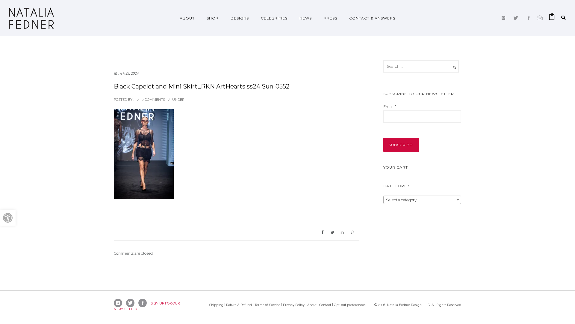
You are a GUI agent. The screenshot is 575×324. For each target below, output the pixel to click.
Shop (213, 18)
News (305, 18)
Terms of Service (267, 305)
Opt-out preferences (349, 305)
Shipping (216, 305)
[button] (8, 218)
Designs (240, 18)
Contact (325, 305)
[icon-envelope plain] (540, 17)
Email (389, 106)
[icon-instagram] (505, 18)
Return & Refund (239, 305)
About (187, 18)
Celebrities (274, 18)
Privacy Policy (294, 305)
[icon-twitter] (517, 18)
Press (330, 18)
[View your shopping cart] (551, 18)
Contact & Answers (372, 18)
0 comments (153, 100)
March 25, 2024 (126, 73)
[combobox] (422, 200)
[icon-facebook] (530, 18)
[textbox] (422, 200)
